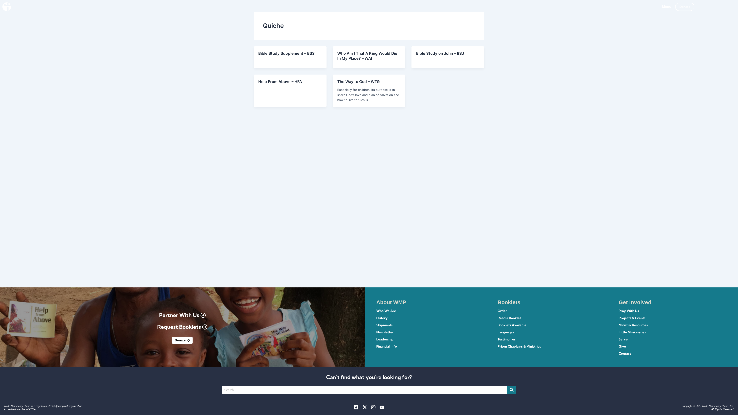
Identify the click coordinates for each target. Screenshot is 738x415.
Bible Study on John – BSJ (440, 53)
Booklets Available (512, 325)
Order (502, 311)
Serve (623, 339)
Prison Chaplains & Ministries (519, 346)
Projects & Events (632, 318)
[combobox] (364, 390)
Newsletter (385, 332)
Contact (625, 353)
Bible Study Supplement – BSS (286, 53)
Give (622, 346)
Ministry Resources (633, 325)
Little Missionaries (632, 332)
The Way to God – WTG (358, 81)
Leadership (384, 339)
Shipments (384, 325)
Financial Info (386, 346)
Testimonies (506, 339)
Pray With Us (629, 311)
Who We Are (386, 311)
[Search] (511, 390)
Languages (506, 332)
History (382, 318)
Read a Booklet (509, 318)
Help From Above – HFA (280, 81)
